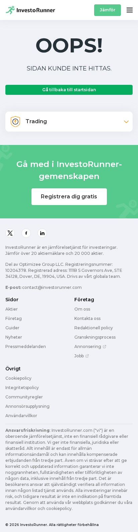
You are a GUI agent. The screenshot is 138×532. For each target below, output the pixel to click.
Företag (13, 319)
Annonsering (87, 347)
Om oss (82, 309)
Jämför (107, 9)
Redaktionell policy (93, 328)
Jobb (79, 356)
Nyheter (13, 337)
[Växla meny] (130, 10)
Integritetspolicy (22, 388)
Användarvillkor (21, 416)
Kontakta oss (87, 319)
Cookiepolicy (18, 378)
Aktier (11, 309)
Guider (12, 328)
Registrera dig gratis (69, 196)
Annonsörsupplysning (27, 406)
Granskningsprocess (95, 337)
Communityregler (24, 397)
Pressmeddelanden (25, 347)
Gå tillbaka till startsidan (69, 89)
